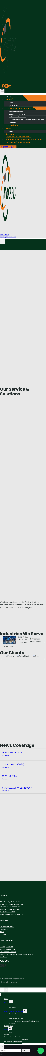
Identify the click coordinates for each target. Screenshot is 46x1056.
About (11, 102)
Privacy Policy (4, 982)
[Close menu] (0, 994)
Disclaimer (14, 982)
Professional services (17, 117)
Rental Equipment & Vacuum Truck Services (26, 120)
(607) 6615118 (4, 235)
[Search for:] (11, 1051)
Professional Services (8, 952)
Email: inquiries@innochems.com (12, 914)
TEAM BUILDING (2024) (13, 752)
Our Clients (4, 929)
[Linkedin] (9, 86)
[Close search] (2, 1047)
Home (6, 999)
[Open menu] (2, 241)
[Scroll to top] (2, 990)
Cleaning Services (16, 111)
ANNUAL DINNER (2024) (13, 764)
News (2, 932)
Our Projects (8, 1026)
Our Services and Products (13, 1011)
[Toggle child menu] (11, 1002)
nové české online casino (18, 142)
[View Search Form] (2, 91)
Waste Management (17, 114)
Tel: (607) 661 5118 (7, 912)
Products (3, 957)
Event (11, 1032)
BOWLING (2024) (10, 776)
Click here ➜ (5, 755)
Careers (3, 934)
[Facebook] (3, 86)
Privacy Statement (7, 927)
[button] (40, 1051)
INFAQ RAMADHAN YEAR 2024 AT (17, 787)
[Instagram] (6, 86)
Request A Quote (8, 146)
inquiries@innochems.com (8, 237)
